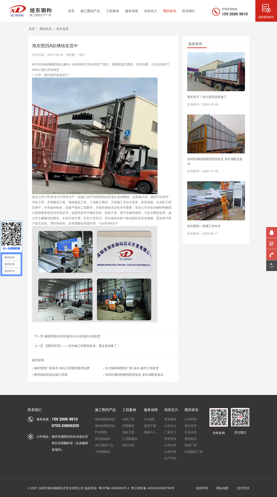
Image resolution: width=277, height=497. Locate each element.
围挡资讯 (46, 28)
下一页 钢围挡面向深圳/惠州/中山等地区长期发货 (67, 336)
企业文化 (170, 425)
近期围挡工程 (194, 451)
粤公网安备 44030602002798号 (152, 488)
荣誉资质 (170, 438)
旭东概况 (170, 419)
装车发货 (62, 28)
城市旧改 (128, 445)
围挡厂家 (191, 445)
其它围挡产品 (104, 445)
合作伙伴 (170, 445)
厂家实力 (170, 432)
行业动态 (191, 432)
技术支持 (243, 488)
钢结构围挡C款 (105, 425)
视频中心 (150, 432)
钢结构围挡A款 (105, 419)
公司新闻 (191, 419)
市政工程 (128, 419)
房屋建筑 (128, 425)
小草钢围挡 (102, 451)
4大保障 (149, 419)
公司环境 (170, 451)
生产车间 (170, 458)
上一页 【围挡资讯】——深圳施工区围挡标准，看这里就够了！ (77, 345)
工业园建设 (129, 438)
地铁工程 (128, 432)
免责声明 (202, 488)
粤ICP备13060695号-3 (114, 488)
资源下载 (150, 425)
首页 (32, 28)
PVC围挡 (101, 432)
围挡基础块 (102, 438)
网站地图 (222, 488)
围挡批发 (191, 438)
